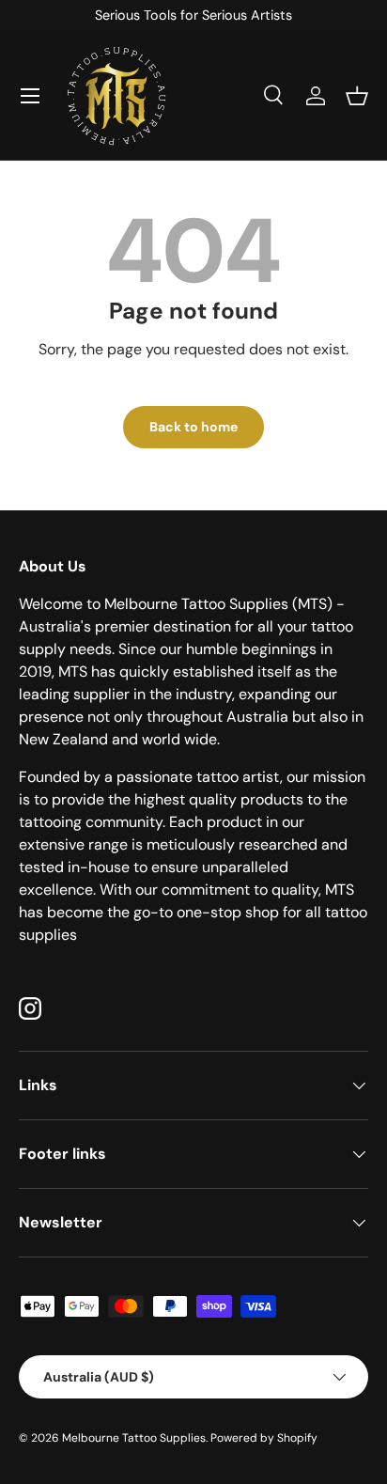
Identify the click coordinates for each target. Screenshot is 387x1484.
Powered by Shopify (263, 1437)
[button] (357, 96)
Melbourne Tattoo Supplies (134, 1437)
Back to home (193, 426)
